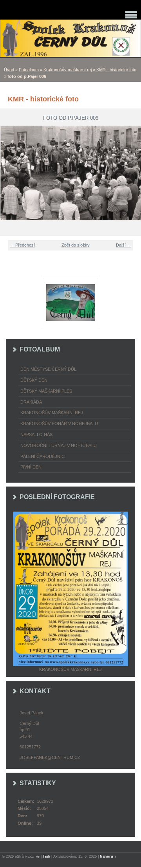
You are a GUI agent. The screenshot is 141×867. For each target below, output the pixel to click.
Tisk (46, 856)
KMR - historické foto (116, 69)
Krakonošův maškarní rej (68, 69)
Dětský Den (33, 380)
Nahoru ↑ (108, 856)
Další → (123, 245)
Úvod (9, 69)
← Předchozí (22, 245)
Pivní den (31, 467)
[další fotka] (130, 173)
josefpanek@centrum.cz (50, 757)
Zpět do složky (75, 245)
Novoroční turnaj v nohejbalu (58, 445)
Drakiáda (31, 402)
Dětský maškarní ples (46, 391)
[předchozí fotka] (11, 173)
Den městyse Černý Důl (48, 369)
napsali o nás (36, 434)
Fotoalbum (29, 69)
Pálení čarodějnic (42, 456)
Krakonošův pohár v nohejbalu (59, 423)
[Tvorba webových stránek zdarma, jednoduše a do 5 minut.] (38, 856)
